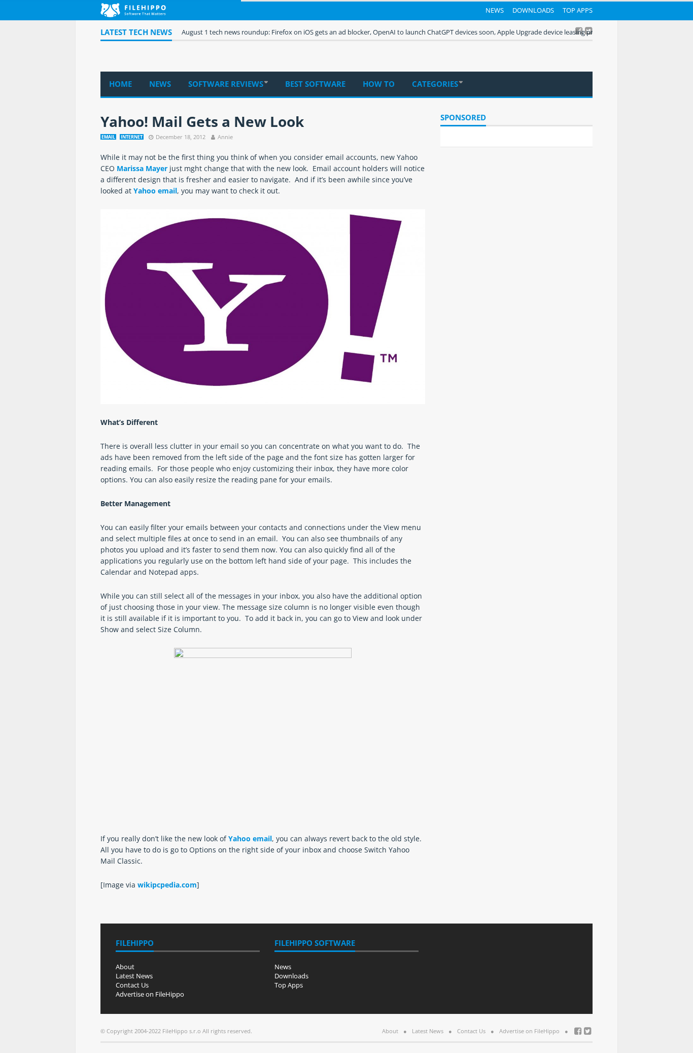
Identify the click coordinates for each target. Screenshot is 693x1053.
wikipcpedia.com (167, 885)
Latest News (134, 975)
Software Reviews (225, 84)
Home (120, 84)
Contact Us (132, 985)
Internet (132, 137)
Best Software (315, 84)
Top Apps (578, 10)
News (495, 10)
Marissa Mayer (143, 168)
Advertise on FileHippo (150, 994)
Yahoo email (155, 190)
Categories (435, 84)
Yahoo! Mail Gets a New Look (202, 121)
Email (108, 137)
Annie (225, 137)
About (125, 966)
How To (379, 84)
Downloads (533, 10)
